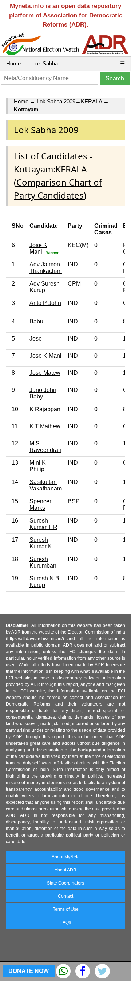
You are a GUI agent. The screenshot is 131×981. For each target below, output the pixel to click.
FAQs (65, 922)
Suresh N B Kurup (44, 581)
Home (13, 63)
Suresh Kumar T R (43, 523)
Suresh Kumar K (40, 543)
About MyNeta (66, 856)
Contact (65, 896)
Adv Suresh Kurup (44, 287)
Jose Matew (44, 373)
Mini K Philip (37, 466)
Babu (36, 321)
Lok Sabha (45, 63)
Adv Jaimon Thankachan (45, 267)
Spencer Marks (40, 504)
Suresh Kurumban (42, 562)
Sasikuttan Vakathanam (45, 485)
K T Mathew (44, 426)
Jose (35, 338)
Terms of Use (66, 909)
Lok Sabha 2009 (56, 101)
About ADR (65, 870)
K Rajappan (44, 409)
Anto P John (45, 303)
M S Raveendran (45, 446)
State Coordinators (65, 883)
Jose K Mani (38, 248)
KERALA (91, 101)
